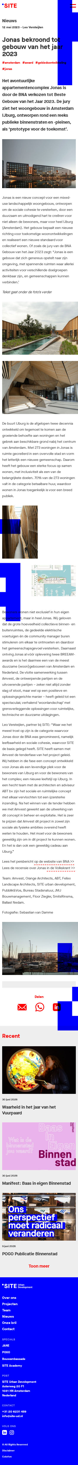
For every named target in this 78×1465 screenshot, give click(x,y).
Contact (8, 1329)
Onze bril (9, 1322)
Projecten (10, 1304)
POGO (6, 1352)
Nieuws (8, 1316)
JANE (5, 1346)
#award (27, 63)
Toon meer (39, 1266)
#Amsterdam (11, 63)
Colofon (7, 1456)
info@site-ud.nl (12, 1416)
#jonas (7, 69)
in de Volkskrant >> (61, 868)
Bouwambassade (13, 1359)
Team (6, 1310)
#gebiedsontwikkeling (50, 63)
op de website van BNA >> (54, 861)
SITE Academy (12, 1366)
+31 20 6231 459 (14, 1412)
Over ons (9, 1297)
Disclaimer (8, 1450)
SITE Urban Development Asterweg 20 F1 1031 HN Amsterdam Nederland (19, 1388)
